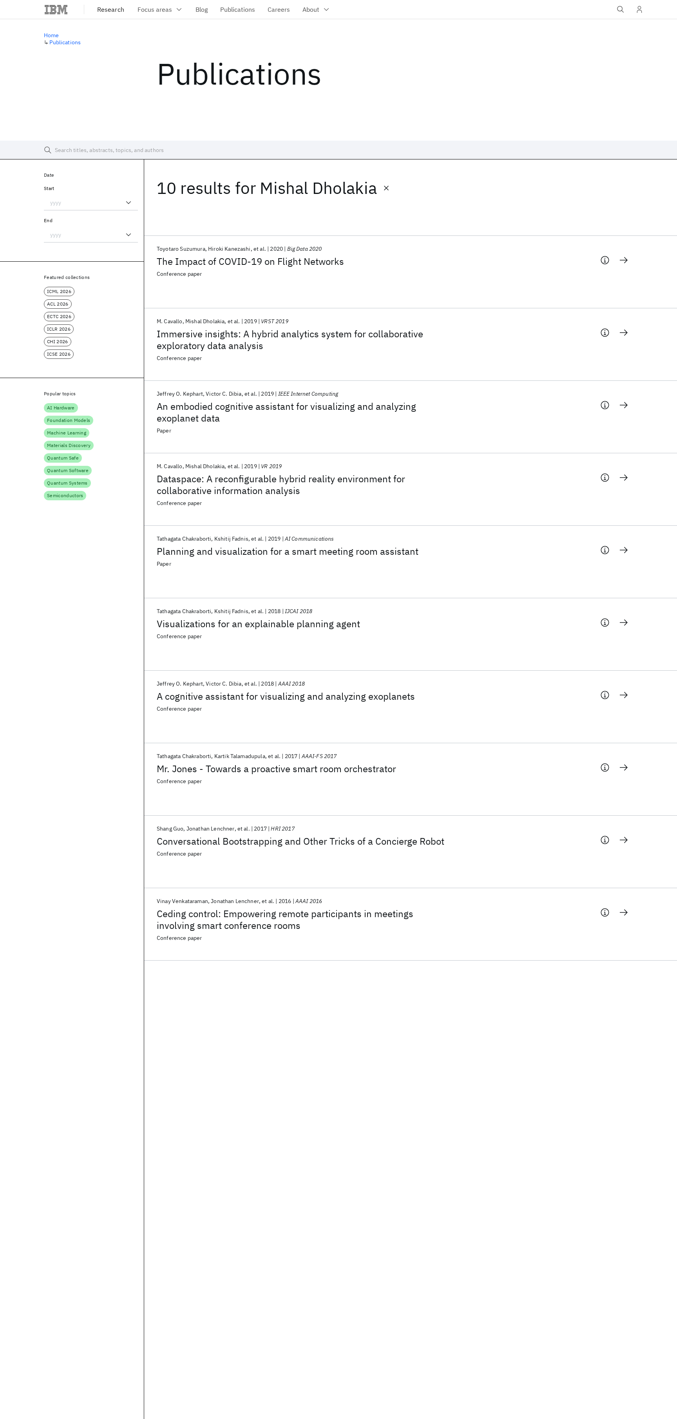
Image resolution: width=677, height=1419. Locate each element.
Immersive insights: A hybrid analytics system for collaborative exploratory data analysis (290, 339)
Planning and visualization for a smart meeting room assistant (287, 551)
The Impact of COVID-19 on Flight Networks (250, 261)
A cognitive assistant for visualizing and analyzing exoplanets (286, 696)
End (48, 220)
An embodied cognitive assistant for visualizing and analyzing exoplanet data (286, 412)
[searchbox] (338, 150)
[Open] (128, 202)
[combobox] (91, 202)
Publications (65, 42)
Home (51, 35)
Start (49, 188)
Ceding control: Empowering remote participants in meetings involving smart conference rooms (285, 919)
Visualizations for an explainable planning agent (258, 624)
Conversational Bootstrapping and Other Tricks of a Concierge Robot (300, 841)
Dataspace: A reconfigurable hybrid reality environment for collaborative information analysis (281, 484)
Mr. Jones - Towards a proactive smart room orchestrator (276, 769)
